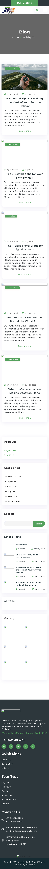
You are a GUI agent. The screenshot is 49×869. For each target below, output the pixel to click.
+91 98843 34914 (14, 821)
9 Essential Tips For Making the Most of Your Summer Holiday (24, 102)
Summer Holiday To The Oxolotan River (28, 556)
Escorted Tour (9, 799)
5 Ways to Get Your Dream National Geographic (28, 583)
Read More (23, 131)
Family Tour (11, 486)
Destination (7, 764)
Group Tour (11, 491)
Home (15, 37)
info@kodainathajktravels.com (21, 827)
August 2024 (10, 450)
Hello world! (22, 544)
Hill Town (6, 787)
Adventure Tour (12, 69)
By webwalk (12, 94)
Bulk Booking (24, 3)
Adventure (7, 795)
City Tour (6, 782)
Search (9, 514)
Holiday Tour (11, 496)
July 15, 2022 (30, 94)
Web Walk (30, 865)
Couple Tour (11, 216)
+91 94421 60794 (14, 818)
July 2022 (9, 455)
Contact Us (7, 760)
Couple (5, 804)
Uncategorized (12, 501)
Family (5, 791)
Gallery (5, 768)
